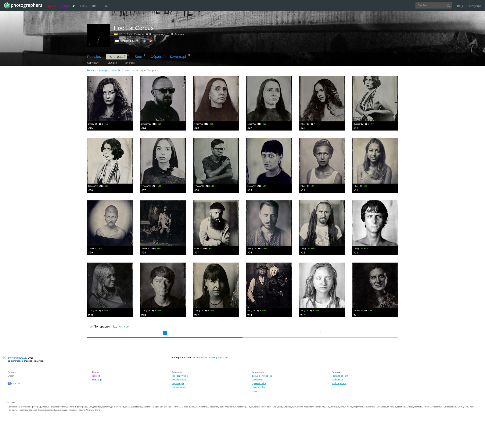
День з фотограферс (262, 376)
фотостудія (107, 407)
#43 (196, 128)
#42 (249, 128)
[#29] (110, 223)
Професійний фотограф (19, 407)
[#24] (269, 223)
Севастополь (436, 407)
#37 (143, 190)
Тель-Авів (469, 407)
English (11, 376)
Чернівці (90, 410)
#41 (302, 128)
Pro (105, 6)
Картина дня (178, 383)
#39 (356, 128)
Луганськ (334, 407)
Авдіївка (126, 407)
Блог (138, 57)
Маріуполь (358, 407)
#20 (90, 314)
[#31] (375, 161)
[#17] (216, 285)
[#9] (375, 285)
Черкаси (73, 410)
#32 (302, 190)
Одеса (410, 407)
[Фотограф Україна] (115, 34)
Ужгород (33, 410)
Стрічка (51, 6)
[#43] (216, 98)
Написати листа (129, 40)
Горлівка (177, 407)
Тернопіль (12, 410)
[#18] (163, 285)
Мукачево (381, 407)
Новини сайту (258, 387)
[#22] (322, 223)
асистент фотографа (77, 407)
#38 (90, 190)
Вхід (460, 6)
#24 (249, 252)
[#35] (269, 161)
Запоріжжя (213, 407)
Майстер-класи (339, 383)
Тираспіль (23, 410)
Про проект (257, 379)
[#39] (375, 98)
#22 (302, 252)
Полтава (418, 407)
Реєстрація (474, 6)
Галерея (67, 6)
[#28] (163, 223)
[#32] (322, 161)
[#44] (163, 98)
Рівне (426, 407)
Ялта (97, 410)
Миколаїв (391, 407)
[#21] (375, 223)
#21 (356, 252)
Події (254, 391)
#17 (196, 314)
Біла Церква (136, 407)
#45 (90, 128)
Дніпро (185, 407)
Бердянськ (148, 407)
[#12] (322, 285)
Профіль (94, 57)
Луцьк (343, 407)
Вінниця (167, 407)
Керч (275, 407)
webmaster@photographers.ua (212, 357)
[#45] (110, 98)
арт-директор (94, 407)
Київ (119, 34)
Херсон (48, 410)
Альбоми (112, 62)
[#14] (269, 285)
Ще (94, 6)
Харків (41, 410)
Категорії (129, 62)
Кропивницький (322, 407)
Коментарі (178, 57)
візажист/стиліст (58, 407)
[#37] (163, 161)
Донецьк (193, 407)
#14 (249, 314)
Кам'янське (266, 407)
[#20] (110, 285)
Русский (12, 372)
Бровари (159, 407)
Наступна (122, 326)
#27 (196, 252)
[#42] (269, 98)
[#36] (216, 161)
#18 (143, 314)
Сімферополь (450, 407)
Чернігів (81, 410)
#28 (143, 252)
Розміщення (337, 379)
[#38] (110, 161)
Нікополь (401, 407)
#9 (355, 314)
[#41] (322, 98)
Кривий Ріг (309, 407)
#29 (90, 252)
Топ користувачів (180, 376)
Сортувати (93, 62)
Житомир (202, 407)
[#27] (216, 223)
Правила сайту (259, 383)
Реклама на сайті (340, 376)
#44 (143, 128)
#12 (302, 314)
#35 (249, 190)
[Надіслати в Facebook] (145, 41)
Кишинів (287, 407)
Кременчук (297, 407)
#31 (356, 190)
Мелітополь (370, 407)
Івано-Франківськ (227, 407)
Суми (460, 407)
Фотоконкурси (178, 387)
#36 (196, 190)
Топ (82, 6)
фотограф (36, 407)
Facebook (15, 383)
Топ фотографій (179, 379)
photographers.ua (17, 357)
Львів (349, 407)
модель (46, 407)
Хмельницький (60, 410)
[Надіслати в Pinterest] (150, 41)
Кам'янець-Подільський (248, 407)
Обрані (156, 57)
